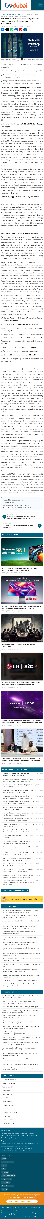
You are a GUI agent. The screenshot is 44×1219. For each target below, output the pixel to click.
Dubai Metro (21, 1135)
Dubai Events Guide (21, 1146)
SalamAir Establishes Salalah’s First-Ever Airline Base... (20, 1064)
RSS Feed (31, 1133)
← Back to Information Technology (15, 890)
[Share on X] (7, 29)
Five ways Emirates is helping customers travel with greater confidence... (16, 774)
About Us (4, 1133)
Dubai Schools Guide (7, 1146)
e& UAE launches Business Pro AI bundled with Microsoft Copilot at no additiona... (19, 803)
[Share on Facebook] (2, 29)
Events (4, 1165)
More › (39, 906)
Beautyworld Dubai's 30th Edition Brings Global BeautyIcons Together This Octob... (17, 831)
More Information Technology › (29, 537)
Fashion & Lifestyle (8, 1083)
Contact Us (24, 1133)
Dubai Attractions (32, 1135)
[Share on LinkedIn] (16, 29)
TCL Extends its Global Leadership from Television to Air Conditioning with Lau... (16, 842)
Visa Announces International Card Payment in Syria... (20, 1007)
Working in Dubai (33, 1143)
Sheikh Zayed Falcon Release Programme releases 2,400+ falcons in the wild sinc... (17, 786)
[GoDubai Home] (16, 5)
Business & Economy (9, 1105)
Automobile (6, 1091)
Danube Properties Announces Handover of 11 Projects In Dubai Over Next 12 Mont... (18, 865)
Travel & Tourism (7, 1101)
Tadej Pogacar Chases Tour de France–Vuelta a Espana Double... (19, 825)
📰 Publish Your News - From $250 (22, 1201)
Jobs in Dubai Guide (24, 1150)
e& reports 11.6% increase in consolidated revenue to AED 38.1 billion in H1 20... (17, 859)
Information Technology (14, 14)
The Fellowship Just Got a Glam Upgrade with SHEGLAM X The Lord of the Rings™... (18, 870)
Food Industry (7, 1094)
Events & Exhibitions (9, 1120)
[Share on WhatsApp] (11, 29)
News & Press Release (8, 1175)
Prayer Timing (5, 1138)
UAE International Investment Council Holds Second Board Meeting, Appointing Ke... (18, 780)
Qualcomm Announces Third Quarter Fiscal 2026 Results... (18, 836)
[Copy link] (25, 29)
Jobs (3, 1169)
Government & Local (9, 1112)
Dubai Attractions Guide (19, 1143)
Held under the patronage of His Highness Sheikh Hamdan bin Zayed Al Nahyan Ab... (17, 819)
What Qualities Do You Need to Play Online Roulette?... (21, 980)
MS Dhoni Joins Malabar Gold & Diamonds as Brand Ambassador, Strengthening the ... (18, 791)
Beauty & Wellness (7, 1162)
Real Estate (6, 1098)
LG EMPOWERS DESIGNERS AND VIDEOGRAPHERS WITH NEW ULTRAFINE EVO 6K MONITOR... (18, 883)
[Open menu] (40, 5)
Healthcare (6, 1116)
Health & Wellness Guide (8, 1148)
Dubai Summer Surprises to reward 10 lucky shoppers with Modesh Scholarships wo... (18, 876)
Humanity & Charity (8, 1123)
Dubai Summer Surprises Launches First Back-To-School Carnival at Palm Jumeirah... (19, 853)
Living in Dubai (5, 1143)
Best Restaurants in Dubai (9, 1150)
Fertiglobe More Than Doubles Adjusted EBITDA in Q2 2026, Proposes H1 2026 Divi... (17, 797)
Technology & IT (7, 1087)
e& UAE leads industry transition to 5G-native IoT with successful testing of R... (18, 808)
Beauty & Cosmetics (9, 1080)
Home (3, 14)
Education (6, 1109)
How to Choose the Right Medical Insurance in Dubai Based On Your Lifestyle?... (18, 814)
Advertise (13, 1135)
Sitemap (13, 1138)
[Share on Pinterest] (20, 29)
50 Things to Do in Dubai (24, 1148)
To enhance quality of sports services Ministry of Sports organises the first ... (18, 848)
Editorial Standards (13, 1133)
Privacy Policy (5, 1135)
